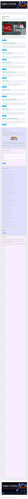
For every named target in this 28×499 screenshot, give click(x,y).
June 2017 (4, 426)
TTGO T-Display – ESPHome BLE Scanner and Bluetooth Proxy (10, 174)
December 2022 (4, 318)
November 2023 (4, 300)
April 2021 (4, 351)
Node (15, 19)
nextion (20, 100)
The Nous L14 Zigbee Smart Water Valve (7, 210)
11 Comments (10, 101)
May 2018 (4, 408)
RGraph (7, 64)
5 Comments (24, 44)
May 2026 (4, 253)
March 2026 (4, 256)
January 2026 (4, 258)
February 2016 (4, 452)
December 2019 (4, 377)
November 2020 (4, 359)
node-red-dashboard (17, 44)
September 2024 (4, 284)
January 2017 (4, 434)
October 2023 (4, 302)
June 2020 (4, 367)
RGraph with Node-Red (6, 62)
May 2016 (4, 447)
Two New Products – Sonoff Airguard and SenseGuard (9, 205)
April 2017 (4, 429)
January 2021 (4, 356)
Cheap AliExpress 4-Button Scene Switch (7, 208)
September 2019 (4, 382)
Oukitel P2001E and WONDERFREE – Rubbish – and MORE (9, 192)
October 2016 (4, 439)
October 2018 (4, 400)
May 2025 (4, 271)
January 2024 (4, 297)
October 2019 (4, 380)
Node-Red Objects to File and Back (8, 72)
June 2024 (4, 289)
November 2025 (4, 261)
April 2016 (4, 449)
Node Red (17, 19)
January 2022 (4, 336)
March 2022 (4, 333)
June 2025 (4, 269)
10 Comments (10, 64)
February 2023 (4, 315)
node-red (19, 19)
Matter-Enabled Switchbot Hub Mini (7, 213)
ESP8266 (16, 100)
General (15, 63)
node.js (21, 19)
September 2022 (4, 323)
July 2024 (4, 287)
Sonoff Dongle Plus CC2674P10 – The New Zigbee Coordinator (10, 187)
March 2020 (4, 372)
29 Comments (23, 73)
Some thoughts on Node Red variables (9, 99)
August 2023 (4, 305)
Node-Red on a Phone (6, 89)
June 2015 (4, 465)
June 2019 (4, 387)
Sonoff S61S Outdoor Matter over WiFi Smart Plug (8, 218)
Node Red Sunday (5, 80)
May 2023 (4, 310)
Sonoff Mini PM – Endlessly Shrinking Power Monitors (9, 200)
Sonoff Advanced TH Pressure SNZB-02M (7, 190)
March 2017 (4, 431)
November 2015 (4, 457)
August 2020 (4, 364)
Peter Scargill (10, 19)
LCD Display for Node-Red (7, 52)
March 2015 (4, 470)
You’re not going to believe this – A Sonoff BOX (8, 203)
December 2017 (4, 416)
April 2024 (4, 292)
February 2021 (4, 354)
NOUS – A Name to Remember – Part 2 (7, 223)
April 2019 (4, 390)
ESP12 (14, 100)
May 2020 (4, 369)
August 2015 (4, 462)
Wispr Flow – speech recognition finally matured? (8, 221)
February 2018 (4, 413)
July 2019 (4, 385)
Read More (4, 40)
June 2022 (4, 328)
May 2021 (4, 349)
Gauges (13, 63)
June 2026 (4, 251)
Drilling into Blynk (5, 108)
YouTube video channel (16, 133)
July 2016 (4, 444)
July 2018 (4, 405)
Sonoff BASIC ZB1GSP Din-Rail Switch (7, 195)
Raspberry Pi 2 (6, 101)
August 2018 (4, 403)
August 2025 (4, 266)
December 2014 (4, 475)
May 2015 (4, 467)
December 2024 (4, 279)
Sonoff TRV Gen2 (5, 172)
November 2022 (4, 320)
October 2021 (4, 341)
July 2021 (4, 346)
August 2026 (4, 248)
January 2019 (4, 395)
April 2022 (4, 331)
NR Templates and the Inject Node (8, 43)
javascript (18, 100)
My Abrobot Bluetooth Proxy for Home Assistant (8, 177)
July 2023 (4, 307)
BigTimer (3, 18)
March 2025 (4, 274)
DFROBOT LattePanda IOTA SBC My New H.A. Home (8, 182)
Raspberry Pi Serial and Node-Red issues (10, 118)
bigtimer (14, 19)
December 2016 (4, 436)
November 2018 (4, 398)
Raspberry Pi (3, 101)
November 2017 (4, 418)
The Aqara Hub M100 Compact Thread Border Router (9, 226)
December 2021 (4, 338)
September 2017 (4, 421)
